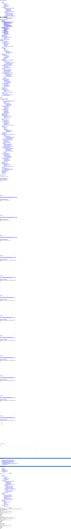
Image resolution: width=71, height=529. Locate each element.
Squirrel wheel (6, 108)
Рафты (7, 16)
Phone (1, 512)
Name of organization (3, 517)
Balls (4, 127)
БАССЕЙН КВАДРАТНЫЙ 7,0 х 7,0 (7, 397)
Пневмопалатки (8, 9)
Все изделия (6, 19)
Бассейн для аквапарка (3, 199)
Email (1, 513)
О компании (6, 3)
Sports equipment (6, 103)
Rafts (4, 102)
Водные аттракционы (9, 13)
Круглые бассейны (7, 145)
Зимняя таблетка (6, 155)
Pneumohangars (4, 114)
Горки (5, 151)
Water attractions (4, 126)
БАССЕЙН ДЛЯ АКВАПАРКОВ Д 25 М (8, 217)
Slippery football (6, 112)
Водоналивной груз (7, 164)
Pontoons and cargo (5, 115)
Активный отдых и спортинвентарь (10, 15)
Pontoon (5, 117)
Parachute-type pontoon (7, 116)
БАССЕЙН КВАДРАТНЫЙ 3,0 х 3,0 (7, 317)
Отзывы (5, 4)
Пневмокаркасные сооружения (9, 481)
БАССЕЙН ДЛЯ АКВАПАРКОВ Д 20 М (8, 197)
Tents (3, 125)
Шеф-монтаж (6, 497)
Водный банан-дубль (9, 150)
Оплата (5, 502)
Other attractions (4, 170)
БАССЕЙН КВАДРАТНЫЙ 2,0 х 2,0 (7, 297)
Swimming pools (4, 121)
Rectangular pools (6, 122)
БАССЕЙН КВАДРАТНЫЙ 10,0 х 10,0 (8, 257)
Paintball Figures (6, 101)
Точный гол (6, 161)
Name (1, 510)
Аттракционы (6, 12)
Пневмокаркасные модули (10, 11)
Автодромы (6, 140)
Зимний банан (6, 154)
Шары (5, 152)
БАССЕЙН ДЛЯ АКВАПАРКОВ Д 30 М (8, 237)
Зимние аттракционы (9, 14)
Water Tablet (8, 131)
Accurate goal (6, 110)
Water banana (8, 130)
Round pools (6, 123)
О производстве (6, 5)
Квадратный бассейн (7, 144)
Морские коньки (8, 156)
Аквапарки (4, 133)
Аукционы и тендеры (7, 495)
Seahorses (3, 173)
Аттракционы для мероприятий (7, 139)
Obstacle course (6, 106)
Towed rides (6, 129)
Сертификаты (6, 6)
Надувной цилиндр (9, 137)
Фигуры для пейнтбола (9, 17)
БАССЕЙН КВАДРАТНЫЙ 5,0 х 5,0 (7, 357)
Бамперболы (6, 158)
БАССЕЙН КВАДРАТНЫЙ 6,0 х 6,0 (7, 377)
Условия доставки (7, 501)
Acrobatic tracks (8, 104)
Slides (5, 128)
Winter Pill (3, 172)
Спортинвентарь (8, 18)
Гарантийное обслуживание (8, 499)
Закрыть (1, 195)
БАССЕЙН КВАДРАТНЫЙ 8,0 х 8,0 (7, 417)
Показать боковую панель (4, 178)
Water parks (4, 132)
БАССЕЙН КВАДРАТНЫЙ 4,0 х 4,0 (7, 337)
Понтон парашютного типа (8, 166)
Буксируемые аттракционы (8, 148)
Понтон (5, 165)
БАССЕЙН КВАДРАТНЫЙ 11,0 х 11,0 (8, 277)
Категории (2, 19)
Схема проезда (6, 506)
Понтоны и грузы (5, 163)
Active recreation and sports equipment (8, 100)
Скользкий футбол (7, 160)
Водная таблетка (8, 149)
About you (2, 511)
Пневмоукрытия (8, 10)
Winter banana (4, 171)
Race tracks (5, 107)
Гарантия (5, 503)
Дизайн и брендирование (8, 23)
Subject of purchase (3, 518)
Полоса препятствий (7, 142)
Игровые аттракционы (5, 157)
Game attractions (4, 109)
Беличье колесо (6, 141)
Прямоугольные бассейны (8, 146)
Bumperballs (6, 111)
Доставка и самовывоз (7, 498)
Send (1, 514)
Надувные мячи (6, 159)
